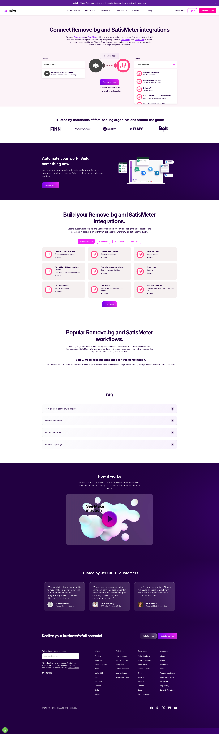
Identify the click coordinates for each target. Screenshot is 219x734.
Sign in (192, 11)
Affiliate (141, 681)
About (162, 656)
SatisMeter (92, 37)
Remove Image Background (62, 72)
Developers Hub (144, 669)
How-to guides (121, 656)
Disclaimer (164, 681)
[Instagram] (157, 708)
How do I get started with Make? (61, 409)
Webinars (141, 677)
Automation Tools (122, 677)
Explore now (140, 3)
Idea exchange (121, 673)
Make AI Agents (101, 665)
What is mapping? (53, 444)
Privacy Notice (73, 668)
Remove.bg (79, 37)
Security (141, 690)
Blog (140, 673)
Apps (97, 669)
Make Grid (99, 673)
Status (97, 690)
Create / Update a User (152, 80)
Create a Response (151, 72)
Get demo (98, 681)
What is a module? (53, 432)
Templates (120, 665)
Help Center (142, 665)
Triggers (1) (103, 241)
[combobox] (44, 64)
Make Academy (144, 656)
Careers (163, 660)
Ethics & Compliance (167, 690)
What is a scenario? (54, 420)
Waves (97, 694)
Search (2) (135, 241)
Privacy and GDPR (167, 677)
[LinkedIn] (169, 708)
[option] (63, 73)
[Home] (10, 11)
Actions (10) (119, 241)
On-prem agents (144, 694)
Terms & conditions (167, 673)
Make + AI (98, 660)
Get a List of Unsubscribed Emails (157, 96)
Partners (141, 686)
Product (98, 656)
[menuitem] (73, 10)
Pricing (149, 11)
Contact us (164, 665)
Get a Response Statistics (154, 103)
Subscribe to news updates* (54, 651)
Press (162, 669)
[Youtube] (175, 708)
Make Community (144, 660)
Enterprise (99, 686)
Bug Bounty (164, 686)
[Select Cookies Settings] (5, 730)
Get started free (207, 11)
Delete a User (148, 88)
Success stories (122, 660)
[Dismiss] (215, 3)
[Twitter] (163, 708)
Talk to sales (180, 11)
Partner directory (122, 669)
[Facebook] (151, 708)
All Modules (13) (86, 241)
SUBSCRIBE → (48, 673)
